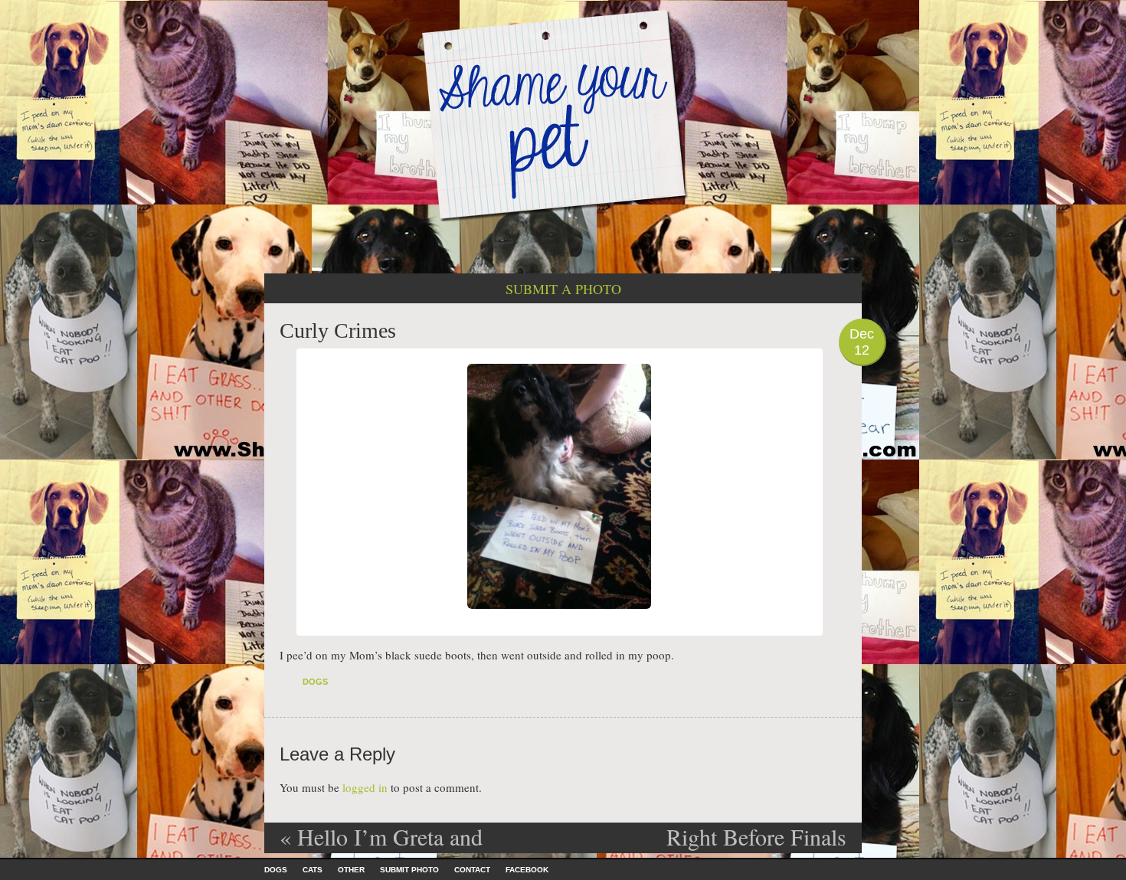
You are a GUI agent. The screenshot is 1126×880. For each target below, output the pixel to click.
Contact (472, 869)
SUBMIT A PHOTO (563, 289)
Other (351, 869)
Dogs (315, 681)
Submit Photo (409, 869)
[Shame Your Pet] (563, 113)
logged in (365, 787)
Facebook (527, 869)
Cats (312, 869)
